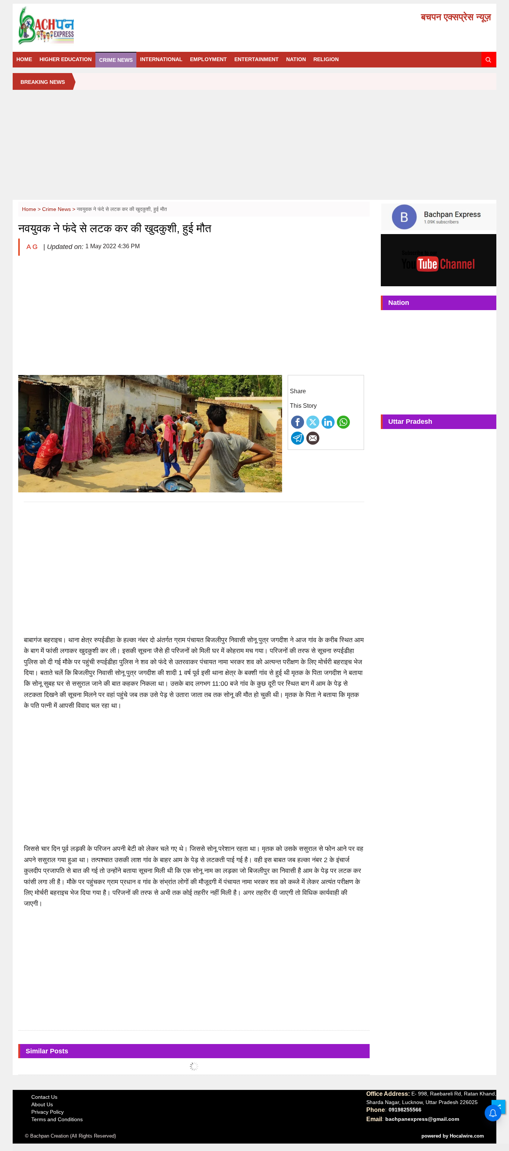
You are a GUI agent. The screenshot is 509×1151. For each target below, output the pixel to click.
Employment (208, 59)
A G (32, 246)
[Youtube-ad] (438, 260)
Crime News (116, 60)
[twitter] (312, 422)
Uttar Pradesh (410, 421)
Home (24, 59)
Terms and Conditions (57, 1119)
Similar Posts (47, 1051)
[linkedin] (328, 422)
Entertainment (256, 59)
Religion (326, 59)
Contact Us (44, 1097)
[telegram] (297, 438)
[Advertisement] (254, 147)
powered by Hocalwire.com (452, 1136)
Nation (296, 59)
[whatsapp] (343, 422)
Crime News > (59, 209)
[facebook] (297, 422)
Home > (32, 209)
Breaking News (42, 82)
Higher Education (65, 59)
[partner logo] (92, 26)
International (161, 59)
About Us (42, 1104)
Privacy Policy (47, 1112)
